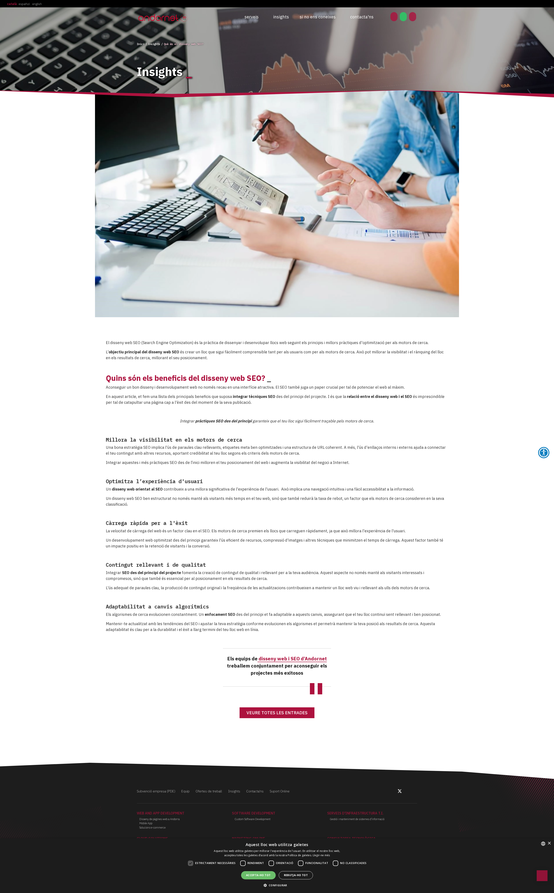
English (37, 4)
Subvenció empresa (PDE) (156, 791)
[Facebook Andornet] (395, 792)
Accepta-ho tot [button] (258, 875)
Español (24, 4)
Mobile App (145, 823)
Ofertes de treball (209, 791)
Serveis (252, 17)
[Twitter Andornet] (400, 792)
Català (12, 4)
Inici (140, 44)
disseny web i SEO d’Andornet (292, 658)
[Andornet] (164, 18)
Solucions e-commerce (152, 827)
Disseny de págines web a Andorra (159, 819)
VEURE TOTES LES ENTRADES (277, 713)
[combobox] (543, 844)
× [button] (549, 843)
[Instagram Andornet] (405, 792)
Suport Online (280, 791)
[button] (277, 885)
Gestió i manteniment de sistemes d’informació (357, 819)
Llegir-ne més (321, 855)
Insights (281, 17)
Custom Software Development (253, 819)
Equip (185, 791)
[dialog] (277, 865)
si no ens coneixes (318, 17)
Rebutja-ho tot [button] (296, 875)
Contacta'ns (362, 17)
